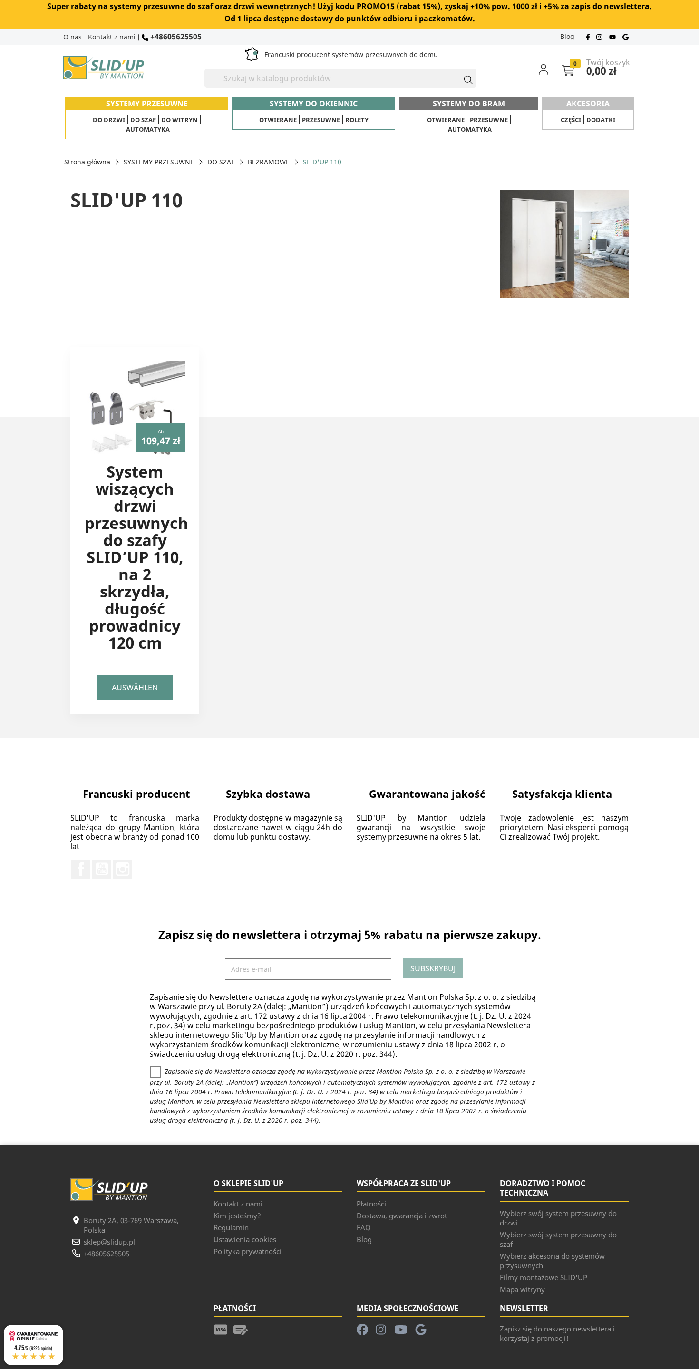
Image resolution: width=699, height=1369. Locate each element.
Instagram (122, 869)
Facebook (80, 869)
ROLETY (357, 119)
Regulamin (231, 1227)
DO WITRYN (179, 119)
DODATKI (600, 119)
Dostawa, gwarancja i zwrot (402, 1215)
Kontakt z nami (112, 36)
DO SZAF (143, 119)
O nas (72, 36)
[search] (464, 78)
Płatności (371, 1203)
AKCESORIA (588, 103)
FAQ (364, 1227)
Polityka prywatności (248, 1251)
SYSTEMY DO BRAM (469, 103)
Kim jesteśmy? (237, 1215)
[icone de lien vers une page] (221, 1328)
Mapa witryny (522, 1289)
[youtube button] (613, 36)
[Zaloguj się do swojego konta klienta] (549, 69)
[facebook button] (588, 36)
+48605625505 (175, 36)
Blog (567, 36)
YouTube (101, 869)
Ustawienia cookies (245, 1239)
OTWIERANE (278, 119)
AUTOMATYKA (148, 129)
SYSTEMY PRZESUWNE (147, 103)
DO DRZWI (109, 119)
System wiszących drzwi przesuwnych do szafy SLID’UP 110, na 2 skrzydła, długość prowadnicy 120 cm (136, 557)
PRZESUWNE (321, 119)
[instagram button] (600, 36)
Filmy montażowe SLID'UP (543, 1277)
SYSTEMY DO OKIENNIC (314, 103)
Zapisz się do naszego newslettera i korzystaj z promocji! (557, 1333)
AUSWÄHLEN (135, 687)
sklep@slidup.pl (109, 1241)
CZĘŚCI (571, 119)
